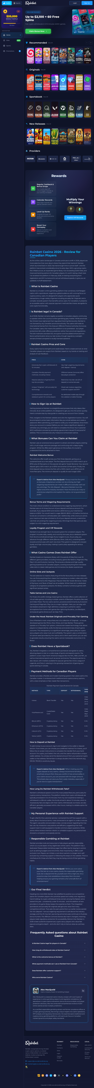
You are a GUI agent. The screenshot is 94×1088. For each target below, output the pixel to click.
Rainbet (59, 1045)
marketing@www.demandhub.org (39, 1064)
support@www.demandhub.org (38, 1061)
